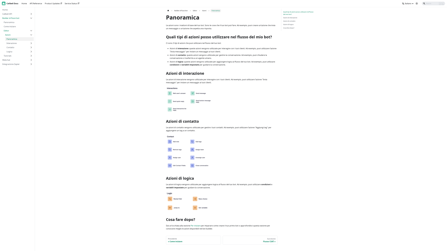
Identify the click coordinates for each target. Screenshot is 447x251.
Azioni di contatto (289, 21)
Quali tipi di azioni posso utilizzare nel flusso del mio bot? (298, 13)
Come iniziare (10, 26)
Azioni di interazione (290, 18)
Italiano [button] (408, 3)
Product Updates (52, 3)
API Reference (36, 3)
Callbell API (7, 14)
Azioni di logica (288, 24)
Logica (9, 51)
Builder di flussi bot (10, 18)
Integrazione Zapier (11, 64)
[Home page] (168, 10)
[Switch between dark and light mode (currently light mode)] (417, 3)
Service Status (71, 3)
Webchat (6, 60)
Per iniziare (196, 225)
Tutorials (7, 55)
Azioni (7, 35)
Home (24, 3)
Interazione (12, 43)
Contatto (10, 47)
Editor (6, 30)
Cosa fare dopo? (288, 28)
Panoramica (9, 22)
